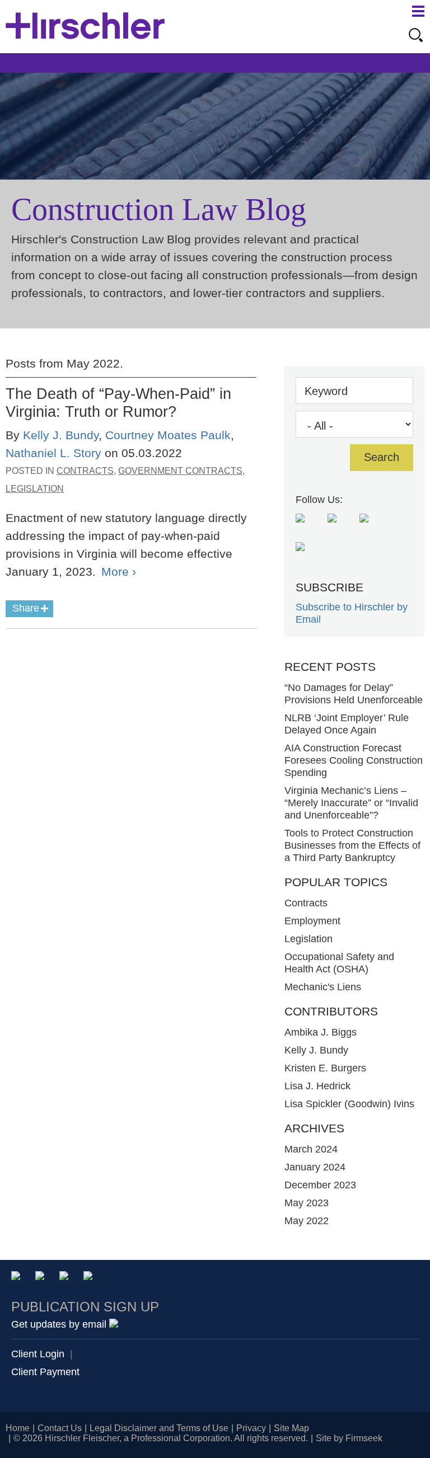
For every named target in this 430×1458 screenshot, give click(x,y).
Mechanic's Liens (322, 987)
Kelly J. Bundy (61, 435)
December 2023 (320, 1185)
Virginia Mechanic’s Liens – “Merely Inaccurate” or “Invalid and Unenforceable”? (351, 803)
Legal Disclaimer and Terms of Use (159, 1428)
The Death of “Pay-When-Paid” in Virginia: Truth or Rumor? (118, 402)
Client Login (37, 1354)
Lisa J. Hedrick (317, 1086)
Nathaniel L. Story (53, 452)
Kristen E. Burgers (325, 1068)
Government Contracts (180, 471)
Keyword (326, 391)
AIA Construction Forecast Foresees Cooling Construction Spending (353, 760)
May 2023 (306, 1202)
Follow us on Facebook (341, 527)
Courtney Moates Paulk (168, 435)
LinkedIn (41, 1277)
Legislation (35, 488)
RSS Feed (309, 527)
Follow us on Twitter (372, 527)
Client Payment (45, 1371)
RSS (114, 1277)
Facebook (89, 1277)
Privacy (251, 1428)
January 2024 (314, 1167)
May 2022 (306, 1220)
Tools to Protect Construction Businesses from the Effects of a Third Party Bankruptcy (352, 845)
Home (18, 1428)
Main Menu (418, 11)
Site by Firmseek (349, 1438)
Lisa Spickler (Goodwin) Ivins (349, 1103)
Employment (312, 920)
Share (25, 608)
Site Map (291, 1428)
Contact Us (60, 1428)
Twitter (65, 1277)
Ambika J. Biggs (320, 1032)
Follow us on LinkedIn (309, 555)
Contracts (85, 471)
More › (118, 571)
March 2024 (311, 1149)
